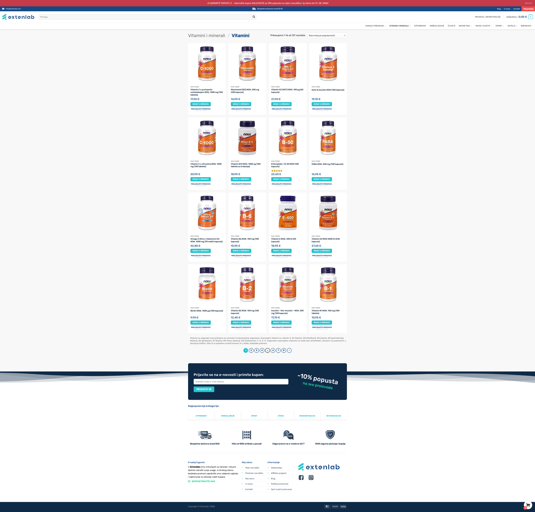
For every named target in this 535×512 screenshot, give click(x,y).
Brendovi (526, 26)
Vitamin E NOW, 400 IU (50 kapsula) (283, 240)
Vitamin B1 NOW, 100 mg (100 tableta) (325, 311)
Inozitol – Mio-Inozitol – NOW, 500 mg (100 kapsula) (287, 311)
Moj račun (250, 478)
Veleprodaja (276, 468)
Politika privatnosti (279, 484)
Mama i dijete (483, 26)
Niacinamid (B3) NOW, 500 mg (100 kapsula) (245, 90)
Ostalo (511, 26)
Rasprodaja (529, 9)
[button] (488, 16)
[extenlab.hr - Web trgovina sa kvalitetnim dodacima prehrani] (18, 17)
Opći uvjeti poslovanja (281, 489)
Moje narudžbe (252, 468)
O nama (507, 9)
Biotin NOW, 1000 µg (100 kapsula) (206, 311)
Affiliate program (279, 473)
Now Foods (194, 87)
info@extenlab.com (13, 9)
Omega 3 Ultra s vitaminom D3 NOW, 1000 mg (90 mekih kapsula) (206, 240)
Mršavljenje (437, 26)
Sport (499, 26)
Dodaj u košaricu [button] (201, 104)
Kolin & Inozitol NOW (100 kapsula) (328, 90)
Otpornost (420, 26)
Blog (499, 9)
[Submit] (253, 17)
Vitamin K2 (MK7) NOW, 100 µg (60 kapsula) (287, 90)
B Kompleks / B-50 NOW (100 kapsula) (285, 165)
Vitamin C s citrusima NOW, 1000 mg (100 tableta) (206, 165)
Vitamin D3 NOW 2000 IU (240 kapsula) (326, 240)
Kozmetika (464, 26)
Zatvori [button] (528, 3)
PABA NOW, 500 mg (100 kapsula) (327, 164)
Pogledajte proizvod (201, 109)
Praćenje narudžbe (254, 473)
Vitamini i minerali (399, 26)
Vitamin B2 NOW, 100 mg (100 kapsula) (245, 311)
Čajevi (451, 26)
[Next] (289, 350)
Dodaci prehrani (374, 26)
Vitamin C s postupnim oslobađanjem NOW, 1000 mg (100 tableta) (206, 92)
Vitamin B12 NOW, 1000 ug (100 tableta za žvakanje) (246, 165)
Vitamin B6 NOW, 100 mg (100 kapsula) (245, 240)
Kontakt (516, 9)
